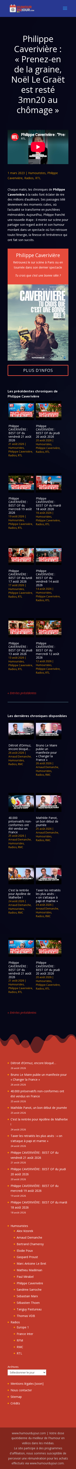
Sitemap (16, 1397)
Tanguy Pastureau (29, 1309)
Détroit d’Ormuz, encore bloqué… (19, 747)
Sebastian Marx (27, 1296)
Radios (29, 178)
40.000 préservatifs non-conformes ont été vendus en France (20, 825)
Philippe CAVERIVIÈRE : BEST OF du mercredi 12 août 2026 (47, 650)
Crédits (15, 1403)
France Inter (25, 1334)
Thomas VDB (26, 1316)
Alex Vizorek (25, 1231)
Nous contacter (21, 1390)
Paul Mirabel (25, 1277)
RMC (20, 764)
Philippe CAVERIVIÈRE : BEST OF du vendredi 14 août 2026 (47, 578)
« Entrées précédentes (22, 693)
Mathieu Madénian (29, 1270)
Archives (13, 1367)
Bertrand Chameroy (30, 1244)
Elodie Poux (25, 1251)
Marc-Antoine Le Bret (31, 1263)
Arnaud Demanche (19, 756)
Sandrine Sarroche (29, 1290)
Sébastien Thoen (28, 1303)
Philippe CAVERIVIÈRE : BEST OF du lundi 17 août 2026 (20, 576)
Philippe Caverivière (20, 451)
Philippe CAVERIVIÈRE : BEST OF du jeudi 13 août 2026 (20, 648)
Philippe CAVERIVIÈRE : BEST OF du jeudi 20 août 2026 (48, 431)
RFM (20, 1340)
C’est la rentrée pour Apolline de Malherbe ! (19, 893)
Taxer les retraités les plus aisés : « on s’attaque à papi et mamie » (48, 895)
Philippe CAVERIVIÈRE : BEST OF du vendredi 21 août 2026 (19, 433)
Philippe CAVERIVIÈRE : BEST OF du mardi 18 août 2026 (48, 503)
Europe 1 (23, 1327)
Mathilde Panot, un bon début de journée (47, 821)
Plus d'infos (38, 370)
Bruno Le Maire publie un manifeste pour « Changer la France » (46, 752)
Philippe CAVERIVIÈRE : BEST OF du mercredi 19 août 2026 (20, 505)
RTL (38, 178)
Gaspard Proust (27, 1257)
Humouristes (37, 173)
